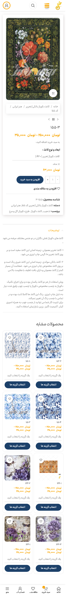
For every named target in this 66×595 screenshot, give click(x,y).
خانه (55, 107)
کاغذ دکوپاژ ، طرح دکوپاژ (30, 211)
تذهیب (46, 211)
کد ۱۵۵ (55, 111)
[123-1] (17, 529)
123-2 (27, 483)
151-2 (28, 422)
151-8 (28, 361)
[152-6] (48, 345)
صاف (55, 164)
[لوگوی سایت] (58, 5)
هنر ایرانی (17, 107)
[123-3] (48, 529)
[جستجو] (33, 5)
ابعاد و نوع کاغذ (52, 150)
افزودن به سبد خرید (30, 180)
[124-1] (48, 468)
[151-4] (48, 406)
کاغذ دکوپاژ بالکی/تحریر (38, 107)
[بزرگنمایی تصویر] (53, 93)
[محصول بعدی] (49, 119)
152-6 (58, 361)
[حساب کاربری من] (6, 5)
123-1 (28, 544)
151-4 (59, 422)
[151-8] (17, 345)
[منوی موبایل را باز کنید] (47, 5)
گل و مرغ (13, 211)
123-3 (58, 544)
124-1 (59, 483)
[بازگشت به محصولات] (53, 119)
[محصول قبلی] (58, 119)
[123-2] (17, 468)
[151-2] (17, 406)
